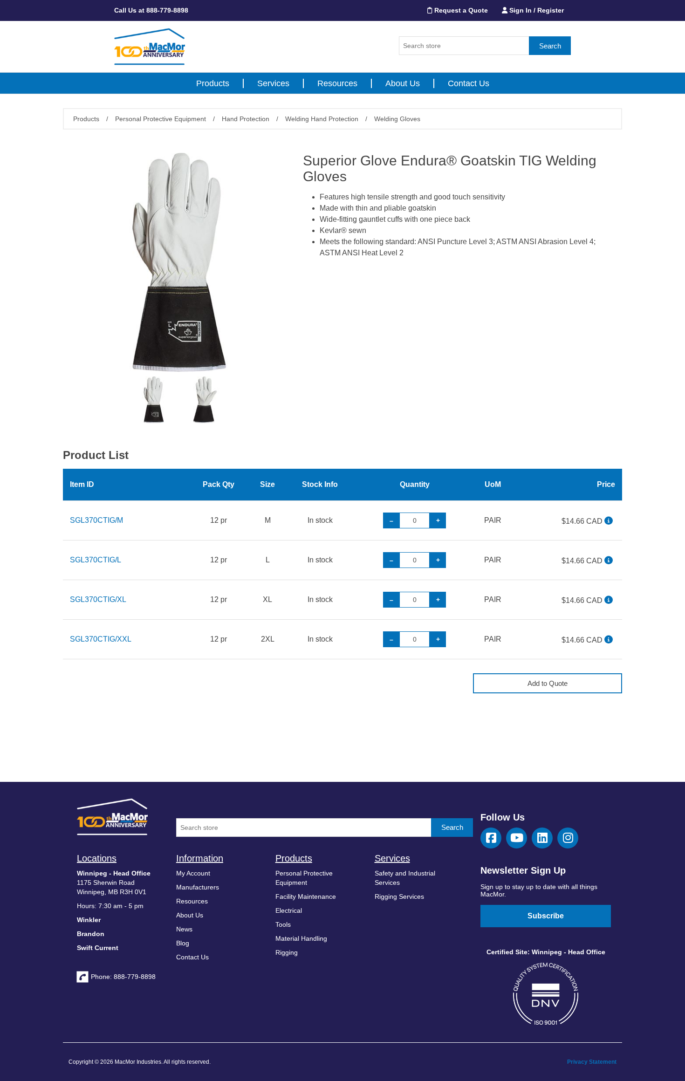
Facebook (490, 838)
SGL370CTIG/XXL (100, 639)
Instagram (567, 838)
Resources (337, 83)
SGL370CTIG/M (96, 520)
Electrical (288, 910)
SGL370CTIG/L (95, 560)
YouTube (516, 838)
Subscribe (545, 916)
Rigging (286, 952)
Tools (283, 924)
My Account (193, 873)
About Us (402, 83)
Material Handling (301, 938)
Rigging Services (399, 896)
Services (273, 83)
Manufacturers (197, 887)
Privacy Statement (591, 1062)
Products (212, 83)
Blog (182, 943)
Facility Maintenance (305, 896)
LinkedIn (542, 838)
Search (550, 46)
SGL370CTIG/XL (98, 599)
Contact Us (468, 83)
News (184, 929)
